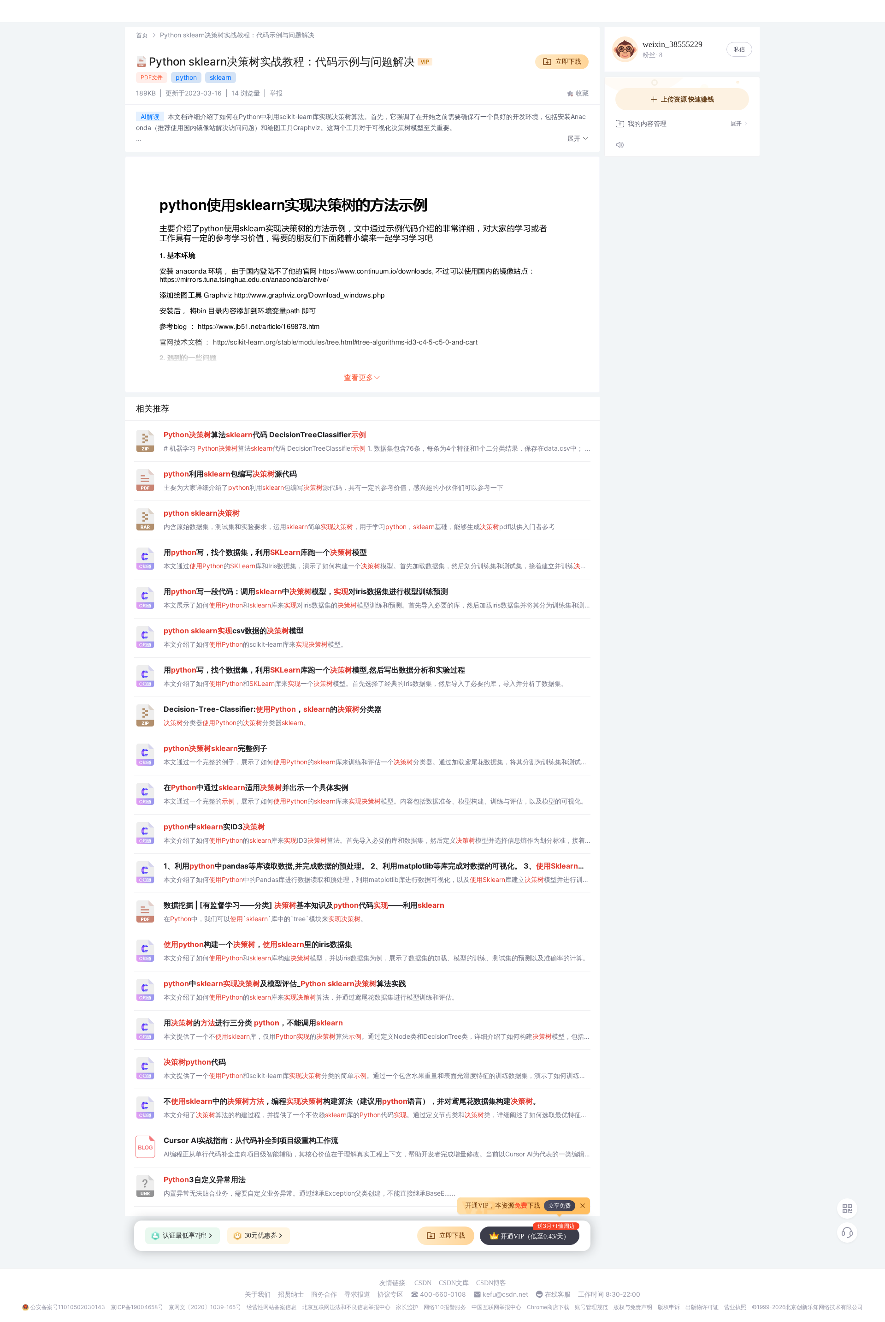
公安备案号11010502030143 (67, 1307)
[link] (142, 35)
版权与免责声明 (633, 1307)
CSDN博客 (491, 1283)
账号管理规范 (591, 1307)
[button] (578, 138)
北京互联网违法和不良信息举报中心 (346, 1307)
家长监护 (407, 1307)
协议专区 (390, 1294)
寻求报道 (357, 1294)
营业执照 (735, 1307)
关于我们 (258, 1294)
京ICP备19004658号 (137, 1307)
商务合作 (324, 1294)
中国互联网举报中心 (496, 1307)
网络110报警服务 (445, 1307)
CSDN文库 (454, 1283)
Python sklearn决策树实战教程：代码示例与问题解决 (283, 61)
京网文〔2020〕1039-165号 (205, 1307)
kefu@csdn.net (505, 1294)
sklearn (220, 77)
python (186, 77)
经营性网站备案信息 (271, 1307)
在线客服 (558, 1294)
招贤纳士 (291, 1294)
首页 (142, 35)
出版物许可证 (702, 1307)
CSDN (422, 1283)
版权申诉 (669, 1307)
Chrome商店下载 (548, 1307)
